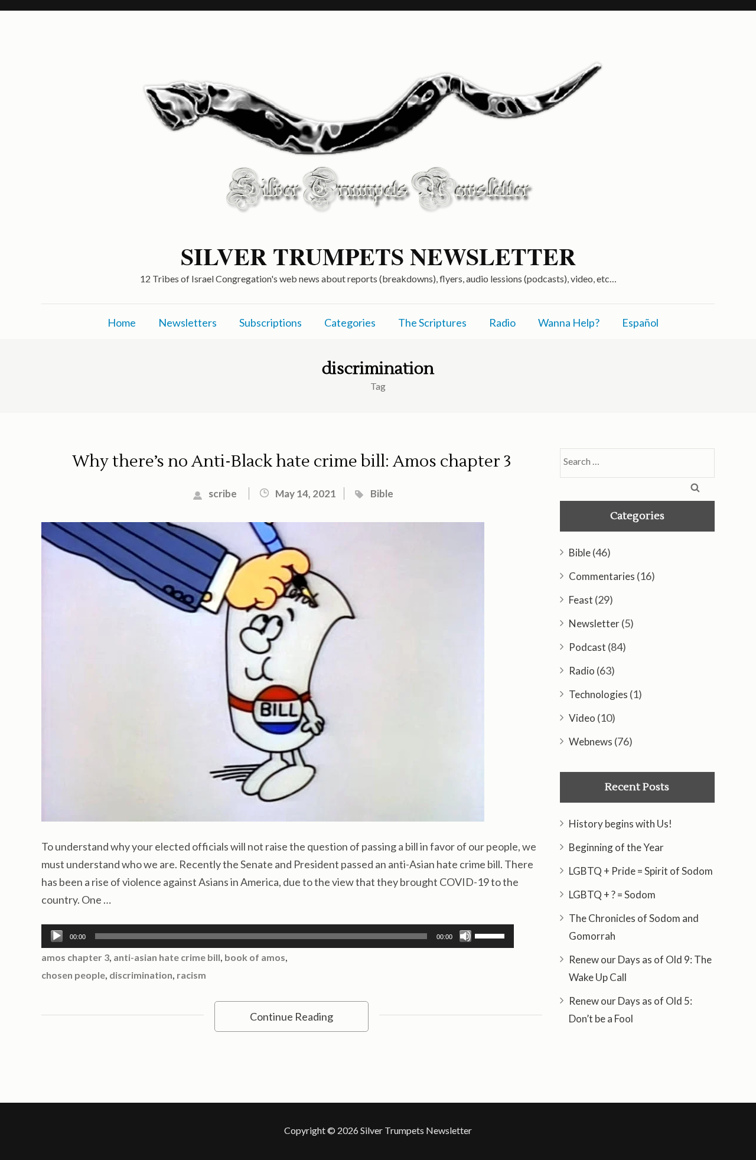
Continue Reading (291, 1016)
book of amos (254, 957)
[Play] (57, 936)
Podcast (587, 647)
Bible (381, 493)
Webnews (590, 741)
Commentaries (602, 576)
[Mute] (465, 936)
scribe (222, 493)
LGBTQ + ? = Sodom (612, 894)
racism (191, 974)
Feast (581, 600)
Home (121, 322)
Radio (502, 322)
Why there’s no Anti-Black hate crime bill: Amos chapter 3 (291, 461)
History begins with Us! (620, 823)
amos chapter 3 (75, 957)
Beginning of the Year (616, 847)
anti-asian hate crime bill (166, 957)
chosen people (73, 974)
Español (640, 322)
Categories (350, 322)
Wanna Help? (568, 322)
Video (582, 718)
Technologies (598, 694)
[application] (277, 936)
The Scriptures (432, 322)
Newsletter (594, 623)
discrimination (140, 974)
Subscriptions (270, 322)
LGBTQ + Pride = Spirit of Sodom (641, 871)
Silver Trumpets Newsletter (378, 256)
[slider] (491, 935)
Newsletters (187, 322)
